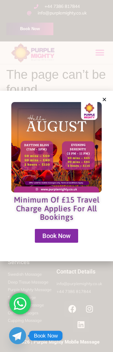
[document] (56, 176)
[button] (104, 99)
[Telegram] (17, 335)
